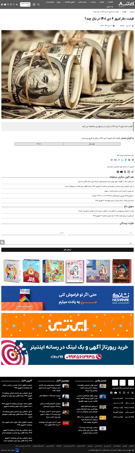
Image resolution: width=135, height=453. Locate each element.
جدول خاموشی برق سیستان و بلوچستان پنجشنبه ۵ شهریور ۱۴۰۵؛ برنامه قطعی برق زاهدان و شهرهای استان (99, 186)
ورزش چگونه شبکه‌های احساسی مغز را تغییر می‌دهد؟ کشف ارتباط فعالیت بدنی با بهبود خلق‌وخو (86, 398)
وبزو (124, 446)
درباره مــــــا (129, 398)
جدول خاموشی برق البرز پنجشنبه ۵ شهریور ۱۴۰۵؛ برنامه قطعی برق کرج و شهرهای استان (18, 439)
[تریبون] (67, 352)
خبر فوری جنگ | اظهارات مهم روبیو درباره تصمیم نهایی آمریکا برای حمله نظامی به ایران (106, 181)
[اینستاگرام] (11, 4)
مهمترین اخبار (62, 381)
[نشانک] (67, 298)
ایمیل (62, 232)
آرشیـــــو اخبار (118, 407)
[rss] (17, 4)
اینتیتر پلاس (100, 381)
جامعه (102, 2)
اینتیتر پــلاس (129, 412)
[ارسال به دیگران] (115, 161)
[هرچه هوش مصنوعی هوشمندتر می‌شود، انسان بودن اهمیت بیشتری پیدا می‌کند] (102, 386)
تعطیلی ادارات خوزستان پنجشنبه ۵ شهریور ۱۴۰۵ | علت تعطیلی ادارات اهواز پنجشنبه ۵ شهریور (17, 405)
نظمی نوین (49, 446)
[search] (38, 4)
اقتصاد (111, 2)
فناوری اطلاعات (70, 2)
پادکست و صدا (129, 407)
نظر (130, 243)
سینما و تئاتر (83, 2)
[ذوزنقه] (67, 271)
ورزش (59, 2)
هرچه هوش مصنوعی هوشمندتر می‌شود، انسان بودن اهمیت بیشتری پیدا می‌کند (87, 388)
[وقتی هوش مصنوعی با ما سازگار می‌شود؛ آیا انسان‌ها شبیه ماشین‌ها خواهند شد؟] (102, 418)
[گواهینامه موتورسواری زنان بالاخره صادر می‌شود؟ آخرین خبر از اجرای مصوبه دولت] (65, 386)
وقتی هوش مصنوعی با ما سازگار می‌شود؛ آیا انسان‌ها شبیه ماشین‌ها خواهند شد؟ (87, 420)
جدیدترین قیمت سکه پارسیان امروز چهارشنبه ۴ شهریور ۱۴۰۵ (114, 200)
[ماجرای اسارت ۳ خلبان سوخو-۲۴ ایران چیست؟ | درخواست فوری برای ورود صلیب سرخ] (65, 412)
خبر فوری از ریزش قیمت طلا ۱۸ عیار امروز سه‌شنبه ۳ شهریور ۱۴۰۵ (113, 216)
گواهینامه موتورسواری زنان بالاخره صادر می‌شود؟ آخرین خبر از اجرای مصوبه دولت (49, 388)
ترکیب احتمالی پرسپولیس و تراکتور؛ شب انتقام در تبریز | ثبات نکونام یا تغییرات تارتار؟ (106, 211)
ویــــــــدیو (130, 403)
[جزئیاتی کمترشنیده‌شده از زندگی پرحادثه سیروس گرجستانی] (65, 404)
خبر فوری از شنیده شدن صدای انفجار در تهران (119, 191)
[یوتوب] (5, 4)
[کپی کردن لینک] (119, 160)
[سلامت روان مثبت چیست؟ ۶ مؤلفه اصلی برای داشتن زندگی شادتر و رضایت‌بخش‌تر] (102, 428)
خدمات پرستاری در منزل (22, 446)
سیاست (93, 2)
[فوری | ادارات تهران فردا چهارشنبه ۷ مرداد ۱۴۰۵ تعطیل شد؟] (65, 423)
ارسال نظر (67, 249)
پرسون (89, 446)
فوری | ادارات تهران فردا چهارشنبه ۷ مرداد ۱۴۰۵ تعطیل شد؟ (49, 423)
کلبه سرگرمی (80, 446)
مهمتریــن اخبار (118, 417)
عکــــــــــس (118, 403)
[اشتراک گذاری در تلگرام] (132, 160)
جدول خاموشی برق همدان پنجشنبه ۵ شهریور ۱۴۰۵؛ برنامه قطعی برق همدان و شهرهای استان (17, 431)
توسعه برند (116, 446)
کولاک (58, 446)
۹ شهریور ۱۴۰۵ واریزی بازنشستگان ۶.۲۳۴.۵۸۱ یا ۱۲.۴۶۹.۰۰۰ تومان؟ (113, 196)
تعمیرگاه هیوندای (37, 446)
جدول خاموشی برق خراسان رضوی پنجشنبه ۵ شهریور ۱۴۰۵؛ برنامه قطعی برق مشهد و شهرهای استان (17, 414)
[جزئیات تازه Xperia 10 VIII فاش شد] (65, 396)
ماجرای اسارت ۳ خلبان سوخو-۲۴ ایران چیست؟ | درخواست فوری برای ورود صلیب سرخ (50, 414)
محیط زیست (50, 2)
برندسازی (97, 446)
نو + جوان (110, 6)
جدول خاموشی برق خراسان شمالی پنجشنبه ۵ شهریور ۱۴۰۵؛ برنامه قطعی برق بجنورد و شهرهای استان (16, 396)
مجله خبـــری (129, 417)
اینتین (130, 446)
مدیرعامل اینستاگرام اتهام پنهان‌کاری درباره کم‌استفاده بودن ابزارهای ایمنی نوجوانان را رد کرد (87, 409)
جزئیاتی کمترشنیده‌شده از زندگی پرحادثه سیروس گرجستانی (50, 405)
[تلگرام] (14, 4)
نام (131, 232)
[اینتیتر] (126, 4)
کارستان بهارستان (68, 446)
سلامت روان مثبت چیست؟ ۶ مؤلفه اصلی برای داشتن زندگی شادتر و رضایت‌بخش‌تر (87, 430)
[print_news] (111, 160)
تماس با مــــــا (118, 398)
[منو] (34, 4)
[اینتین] (67, 325)
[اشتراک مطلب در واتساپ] (122, 161)
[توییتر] (8, 4)
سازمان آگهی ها (118, 412)
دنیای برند (106, 446)
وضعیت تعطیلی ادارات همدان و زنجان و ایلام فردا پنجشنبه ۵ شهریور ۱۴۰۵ (17, 386)
